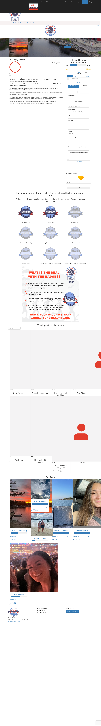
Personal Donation (73, 86)
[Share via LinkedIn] (62, 47)
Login (91, 2)
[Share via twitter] (60, 47)
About (42, 2)
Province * (70, 126)
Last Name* (82, 90)
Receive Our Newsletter (72, 611)
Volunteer (72, 2)
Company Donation (84, 86)
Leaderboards (54, 2)
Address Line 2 (71, 109)
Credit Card (79, 161)
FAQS (14, 23)
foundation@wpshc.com (14, 621)
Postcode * (70, 120)
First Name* (71, 90)
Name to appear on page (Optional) (77, 147)
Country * (70, 131)
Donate (85, 2)
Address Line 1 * (72, 104)
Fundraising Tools (64, 2)
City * (69, 115)
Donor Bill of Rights (41, 613)
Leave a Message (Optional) (75, 137)
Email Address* (71, 95)
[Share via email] (61, 47)
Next (82, 156)
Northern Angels (41, 610)
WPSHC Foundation (42, 608)
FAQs (47, 2)
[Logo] (33, 6)
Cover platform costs (71, 173)
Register (79, 2)
